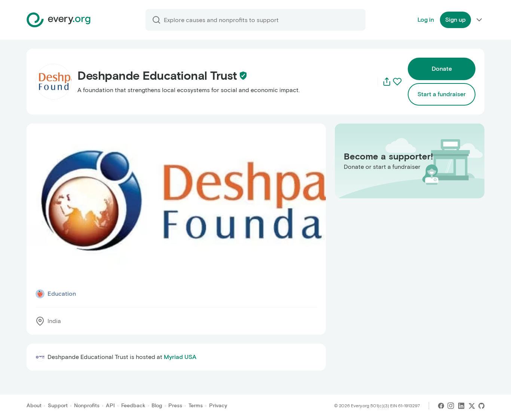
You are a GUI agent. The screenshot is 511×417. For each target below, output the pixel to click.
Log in (425, 19)
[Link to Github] (481, 406)
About (34, 405)
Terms (196, 405)
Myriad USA (180, 356)
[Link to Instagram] (451, 406)
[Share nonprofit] (386, 81)
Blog (157, 405)
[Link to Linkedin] (461, 406)
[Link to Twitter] (471, 406)
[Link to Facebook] (441, 406)
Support (58, 405)
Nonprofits (87, 405)
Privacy (218, 405)
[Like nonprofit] (397, 82)
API (110, 405)
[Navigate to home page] (59, 19)
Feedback (133, 405)
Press (175, 405)
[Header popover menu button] (479, 20)
